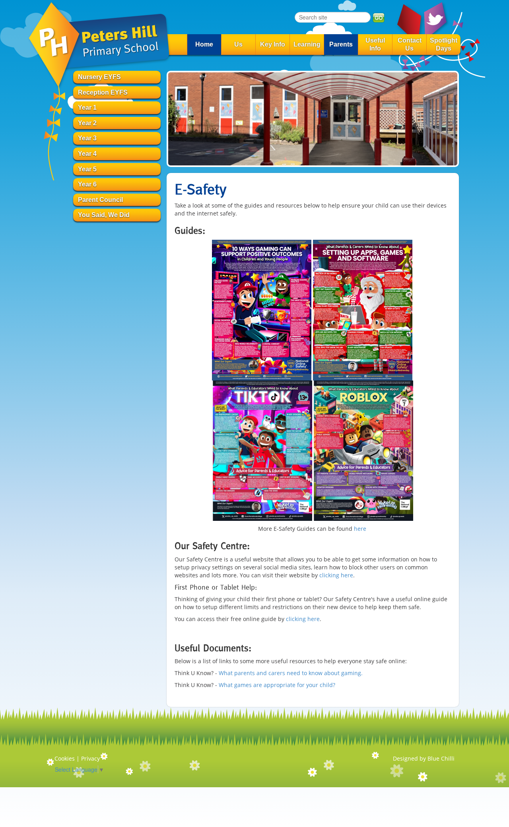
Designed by (409, 758)
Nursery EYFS (99, 77)
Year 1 (87, 107)
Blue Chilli (441, 758)
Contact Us (410, 44)
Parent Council (100, 199)
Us (238, 44)
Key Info (272, 44)
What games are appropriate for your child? (277, 685)
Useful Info (375, 44)
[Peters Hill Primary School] (95, 38)
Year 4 (87, 153)
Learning (307, 44)
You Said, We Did (104, 215)
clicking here (336, 575)
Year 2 (87, 123)
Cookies (64, 758)
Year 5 (87, 169)
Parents (341, 44)
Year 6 (87, 184)
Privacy (90, 758)
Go (378, 17)
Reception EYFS (103, 92)
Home (204, 44)
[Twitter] (436, 21)
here (360, 528)
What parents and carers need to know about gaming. (291, 673)
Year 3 (87, 138)
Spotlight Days (443, 44)
